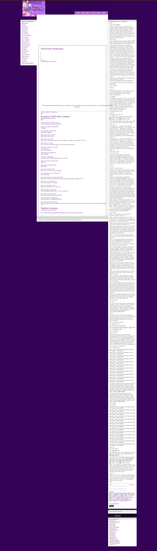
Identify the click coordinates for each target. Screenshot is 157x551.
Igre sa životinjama (26, 35)
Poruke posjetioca (113, 530)
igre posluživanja (79, 212)
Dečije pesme (96, 13)
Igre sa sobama (25, 40)
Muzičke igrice (25, 42)
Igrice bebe (24, 30)
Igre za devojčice (77, 220)
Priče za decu (85, 13)
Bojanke (24, 25)
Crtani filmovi (25, 27)
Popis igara (24, 61)
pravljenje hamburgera (58, 212)
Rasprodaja (112, 535)
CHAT (78, 13)
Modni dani (112, 524)
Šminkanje (24, 47)
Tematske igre (25, 51)
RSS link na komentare (50, 118)
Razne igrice (25, 58)
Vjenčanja (24, 53)
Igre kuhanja (25, 37)
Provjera (111, 503)
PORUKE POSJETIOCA (28, 63)
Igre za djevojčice (45, 61)
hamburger (50, 212)
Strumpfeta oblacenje (114, 522)
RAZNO (104, 13)
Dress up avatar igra (114, 527)
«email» (118, 350)
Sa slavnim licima (26, 44)
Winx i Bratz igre (26, 54)
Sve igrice (24, 59)
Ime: (110, 484)
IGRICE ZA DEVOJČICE (28, 21)
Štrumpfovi (24, 49)
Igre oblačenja (25, 33)
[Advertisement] (54, 29)
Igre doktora (25, 32)
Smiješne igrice (25, 46)
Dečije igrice (25, 28)
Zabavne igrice (25, 56)
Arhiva (110, 482)
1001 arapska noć (113, 519)
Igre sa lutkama (25, 39)
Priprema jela (112, 532)
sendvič (45, 212)
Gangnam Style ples (114, 540)
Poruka (131, 484)
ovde (55, 210)
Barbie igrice (25, 23)
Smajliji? (111, 492)
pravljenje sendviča (69, 212)
